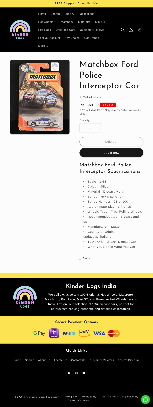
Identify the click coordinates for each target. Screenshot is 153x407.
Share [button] (86, 258)
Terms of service (109, 397)
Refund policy (70, 397)
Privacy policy (88, 397)
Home (17, 360)
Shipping (110, 110)
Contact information (78, 400)
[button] (47, 22)
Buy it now (111, 152)
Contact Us (78, 360)
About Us (44, 360)
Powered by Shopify (48, 397)
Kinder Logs (30, 397)
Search (29, 360)
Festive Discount (129, 360)
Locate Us (60, 360)
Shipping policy (130, 397)
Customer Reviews (101, 360)
